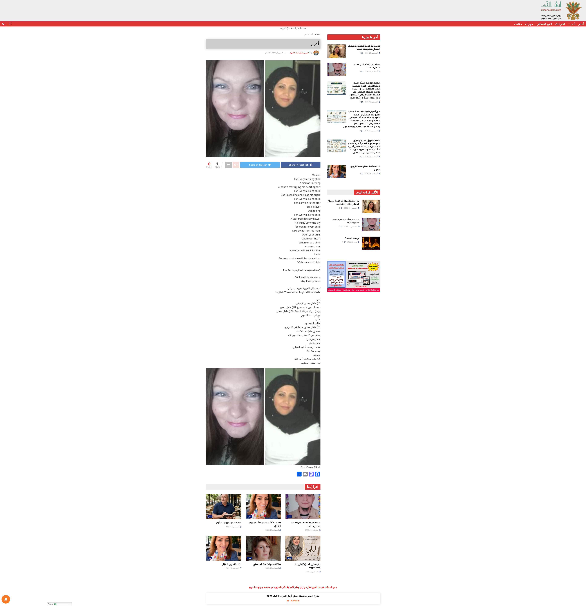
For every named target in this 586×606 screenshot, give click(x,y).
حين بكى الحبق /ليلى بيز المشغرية (307, 566)
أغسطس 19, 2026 (312, 530)
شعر (305, 34)
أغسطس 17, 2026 (232, 527)
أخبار (581, 24)
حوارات (529, 24)
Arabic (51, 604)
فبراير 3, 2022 (277, 52)
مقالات (518, 24)
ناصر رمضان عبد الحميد (299, 52)
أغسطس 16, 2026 (312, 571)
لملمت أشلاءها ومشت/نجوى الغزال (264, 524)
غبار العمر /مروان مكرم (228, 522)
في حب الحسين (352, 238)
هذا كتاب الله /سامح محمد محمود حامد (305, 524)
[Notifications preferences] (6, 599)
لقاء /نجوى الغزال (231, 564)
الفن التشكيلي (544, 24)
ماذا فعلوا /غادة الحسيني (267, 564)
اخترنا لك (560, 24)
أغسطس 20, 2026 (371, 53)
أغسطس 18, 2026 (272, 530)
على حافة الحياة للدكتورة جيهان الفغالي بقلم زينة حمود (364, 47)
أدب (573, 24)
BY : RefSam (293, 600)
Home (317, 34)
